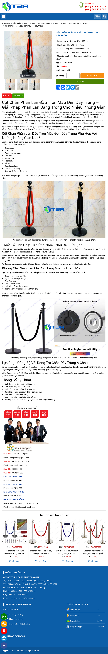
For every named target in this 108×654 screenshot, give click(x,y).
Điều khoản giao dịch (14, 619)
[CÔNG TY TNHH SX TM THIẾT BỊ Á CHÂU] (15, 6)
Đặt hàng (16, 561)
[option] (10, 85)
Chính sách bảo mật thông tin (17, 624)
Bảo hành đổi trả (12, 609)
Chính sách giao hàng (14, 614)
